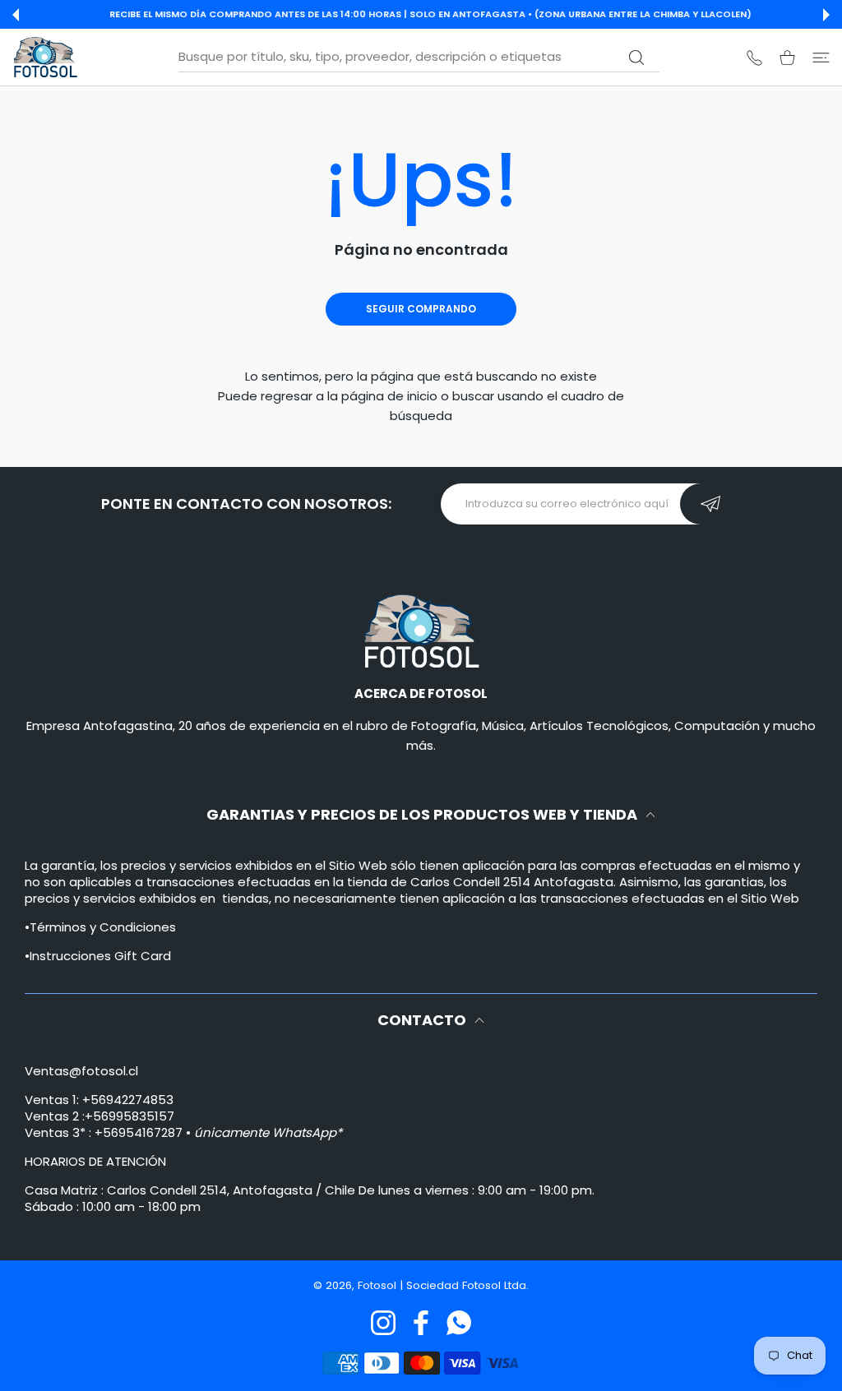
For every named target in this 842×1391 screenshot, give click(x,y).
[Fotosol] (45, 57)
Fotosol (379, 1285)
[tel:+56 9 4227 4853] (754, 57)
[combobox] (418, 56)
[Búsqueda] (636, 57)
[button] (15, 14)
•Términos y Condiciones (100, 927)
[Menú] (821, 57)
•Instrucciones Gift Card (98, 955)
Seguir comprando (421, 309)
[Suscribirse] (711, 504)
